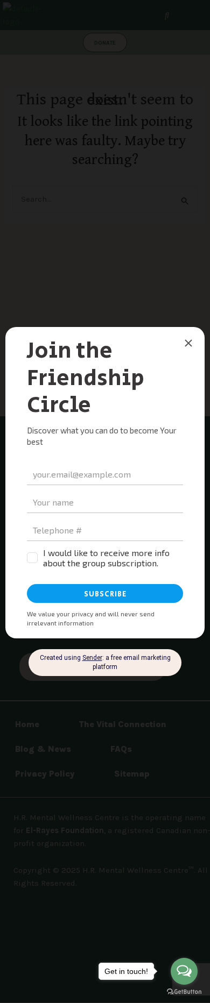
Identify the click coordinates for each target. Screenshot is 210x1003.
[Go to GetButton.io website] (184, 991)
